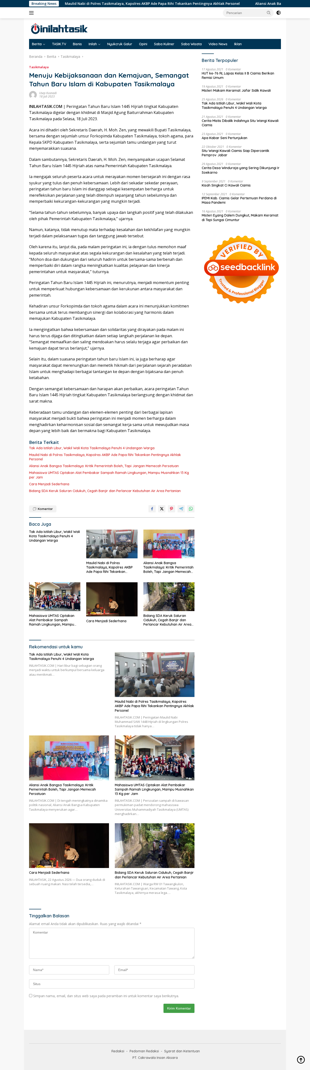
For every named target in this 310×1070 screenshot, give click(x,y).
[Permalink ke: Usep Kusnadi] (33, 94)
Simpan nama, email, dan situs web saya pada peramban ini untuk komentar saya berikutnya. (106, 996)
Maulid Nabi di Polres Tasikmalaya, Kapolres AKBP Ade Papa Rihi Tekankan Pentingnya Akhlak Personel (116, 3)
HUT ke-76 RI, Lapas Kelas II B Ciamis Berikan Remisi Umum (238, 75)
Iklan (238, 44)
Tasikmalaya (39, 67)
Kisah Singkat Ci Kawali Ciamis (226, 185)
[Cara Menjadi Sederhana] (112, 599)
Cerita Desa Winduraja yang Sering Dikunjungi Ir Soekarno (240, 170)
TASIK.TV (59, 44)
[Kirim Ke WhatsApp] (190, 508)
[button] (269, 12)
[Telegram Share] (181, 508)
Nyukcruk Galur (119, 44)
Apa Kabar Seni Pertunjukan (224, 138)
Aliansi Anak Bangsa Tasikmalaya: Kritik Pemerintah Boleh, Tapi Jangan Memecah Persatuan (104, 466)
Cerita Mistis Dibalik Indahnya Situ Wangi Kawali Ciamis (240, 123)
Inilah (93, 44)
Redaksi (117, 1051)
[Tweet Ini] (161, 508)
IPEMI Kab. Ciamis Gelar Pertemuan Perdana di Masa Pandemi (239, 200)
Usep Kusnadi (48, 93)
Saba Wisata (191, 44)
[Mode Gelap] (278, 13)
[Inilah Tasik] (71, 28)
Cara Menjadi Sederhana (49, 484)
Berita (37, 44)
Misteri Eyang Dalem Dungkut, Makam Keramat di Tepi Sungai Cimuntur (240, 217)
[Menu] (32, 13)
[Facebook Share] (152, 508)
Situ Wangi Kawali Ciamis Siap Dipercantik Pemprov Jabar (235, 153)
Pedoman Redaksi (144, 1051)
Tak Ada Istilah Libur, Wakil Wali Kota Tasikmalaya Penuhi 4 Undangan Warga (92, 448)
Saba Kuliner (164, 44)
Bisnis (77, 44)
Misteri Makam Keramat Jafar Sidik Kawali (236, 90)
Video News (218, 44)
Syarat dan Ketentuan (182, 1051)
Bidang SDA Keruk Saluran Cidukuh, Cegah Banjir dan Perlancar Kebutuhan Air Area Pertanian (105, 491)
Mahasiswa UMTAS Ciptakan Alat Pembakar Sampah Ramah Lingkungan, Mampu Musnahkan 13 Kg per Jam (109, 475)
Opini (143, 44)
